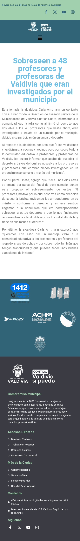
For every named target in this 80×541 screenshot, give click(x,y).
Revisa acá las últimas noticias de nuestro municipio (31, 5)
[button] (40, 37)
